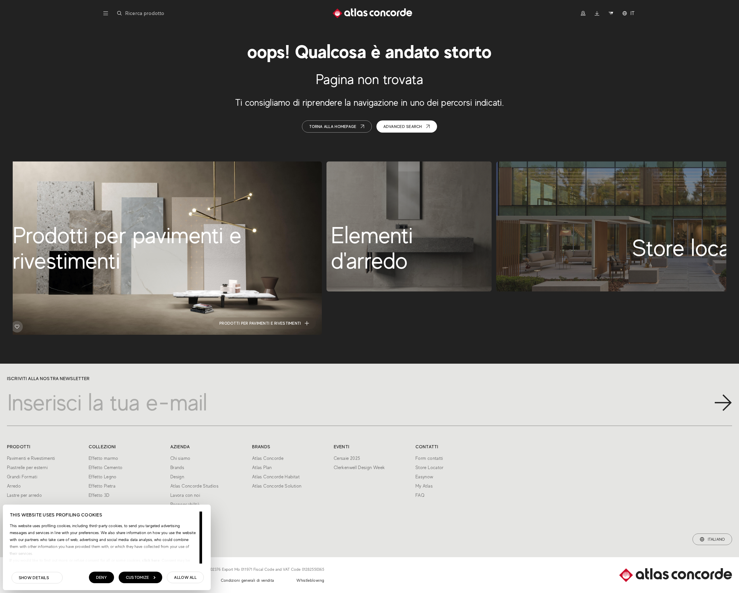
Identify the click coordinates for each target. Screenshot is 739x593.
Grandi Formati (22, 476)
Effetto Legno (103, 476)
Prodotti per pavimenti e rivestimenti (260, 323)
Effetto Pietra (102, 486)
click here (150, 560)
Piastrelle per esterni (27, 467)
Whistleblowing (310, 580)
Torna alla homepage (332, 126)
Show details (34, 577)
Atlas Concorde (267, 458)
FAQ (419, 495)
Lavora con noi (185, 495)
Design (177, 476)
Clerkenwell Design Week (359, 467)
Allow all (185, 577)
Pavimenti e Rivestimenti (31, 458)
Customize (137, 577)
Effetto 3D (99, 495)
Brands (177, 467)
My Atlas (424, 486)
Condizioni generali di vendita (247, 580)
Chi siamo (180, 458)
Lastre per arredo (24, 495)
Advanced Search (402, 126)
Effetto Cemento (105, 467)
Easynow (424, 476)
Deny (101, 577)
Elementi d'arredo (451, 323)
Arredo (14, 486)
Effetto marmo (103, 458)
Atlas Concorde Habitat (276, 476)
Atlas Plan (262, 467)
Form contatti (429, 458)
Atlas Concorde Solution (276, 486)
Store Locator (429, 467)
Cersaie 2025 (347, 458)
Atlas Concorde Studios (194, 486)
